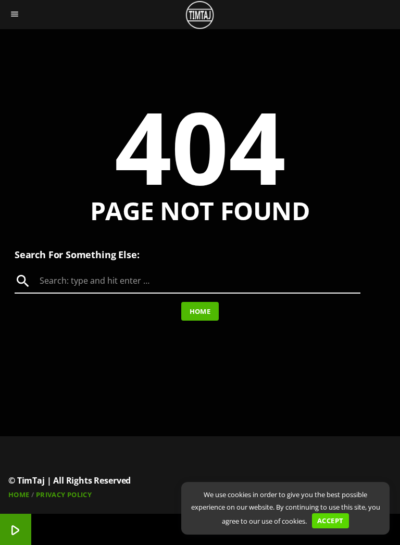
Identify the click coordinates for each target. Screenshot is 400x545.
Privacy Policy (64, 494)
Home (200, 311)
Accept (330, 520)
